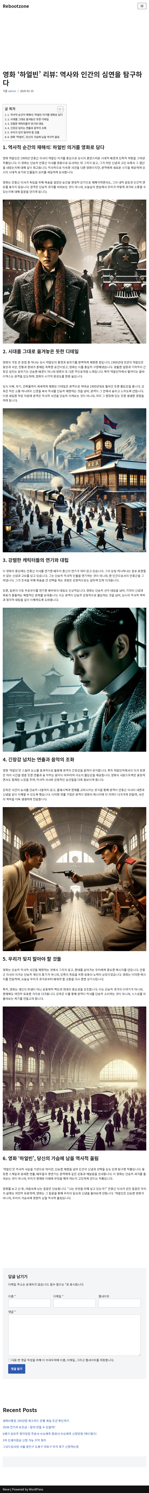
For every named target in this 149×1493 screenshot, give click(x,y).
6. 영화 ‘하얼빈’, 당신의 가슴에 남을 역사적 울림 (33, 137)
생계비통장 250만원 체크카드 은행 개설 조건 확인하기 (36, 1420)
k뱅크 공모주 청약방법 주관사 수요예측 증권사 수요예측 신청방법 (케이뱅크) (49, 1433)
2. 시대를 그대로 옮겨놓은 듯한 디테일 (28, 119)
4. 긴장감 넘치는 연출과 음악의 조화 (26, 128)
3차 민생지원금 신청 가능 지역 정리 (24, 1440)
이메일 (58, 1296)
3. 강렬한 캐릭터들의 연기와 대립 (25, 123)
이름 (12, 1296)
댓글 (12, 1311)
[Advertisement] (74, 39)
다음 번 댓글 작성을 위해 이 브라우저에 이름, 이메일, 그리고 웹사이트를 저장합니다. (62, 1360)
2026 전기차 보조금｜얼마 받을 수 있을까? (29, 1427)
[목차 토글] (59, 109)
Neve (6, 1489)
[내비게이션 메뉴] (142, 6)
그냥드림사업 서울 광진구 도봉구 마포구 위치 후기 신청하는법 (41, 1446)
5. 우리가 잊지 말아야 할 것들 (23, 132)
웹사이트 (103, 1296)
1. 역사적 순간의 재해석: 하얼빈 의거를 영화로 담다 (35, 114)
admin (12, 91)
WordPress (36, 1489)
